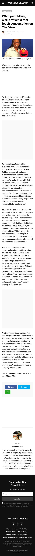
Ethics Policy (22, 532)
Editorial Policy (11, 532)
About (8, 529)
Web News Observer (17, 2)
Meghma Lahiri (17, 446)
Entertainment (7, 11)
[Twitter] (17, 524)
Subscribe (16, 499)
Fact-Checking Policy (10, 537)
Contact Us (23, 529)
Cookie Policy (22, 534)
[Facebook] (13, 524)
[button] (3, 3)
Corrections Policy (25, 537)
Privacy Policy (11, 534)
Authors (15, 529)
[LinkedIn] (21, 524)
